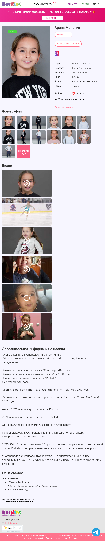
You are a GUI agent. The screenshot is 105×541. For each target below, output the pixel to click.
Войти (85, 4)
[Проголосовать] (73, 93)
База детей (74, 4)
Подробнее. (73, 538)
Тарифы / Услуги (43, 4)
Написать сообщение (68, 43)
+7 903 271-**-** (63, 34)
